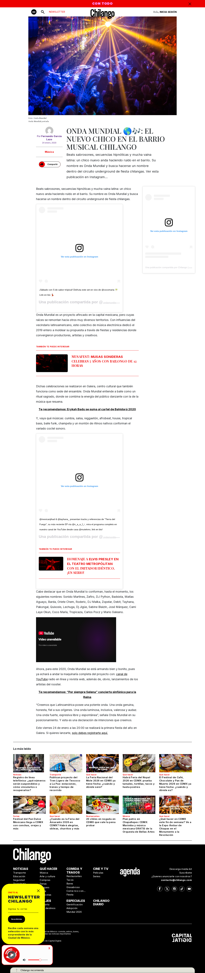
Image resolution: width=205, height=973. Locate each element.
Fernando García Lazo (51, 138)
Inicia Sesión (168, 11)
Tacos (70, 879)
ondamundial (109, 302)
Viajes (45, 901)
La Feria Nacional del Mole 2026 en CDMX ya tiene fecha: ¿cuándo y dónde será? (101, 782)
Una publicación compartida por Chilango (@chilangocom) (174, 267)
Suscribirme (16, 919)
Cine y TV (100, 869)
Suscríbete (185, 872)
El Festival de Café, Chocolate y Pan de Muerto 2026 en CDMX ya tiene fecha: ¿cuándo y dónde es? (175, 784)
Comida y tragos (74, 870)
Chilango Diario (101, 902)
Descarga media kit (180, 869)
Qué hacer (91, 774)
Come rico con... (76, 890)
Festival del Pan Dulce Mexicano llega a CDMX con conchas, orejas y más (28, 823)
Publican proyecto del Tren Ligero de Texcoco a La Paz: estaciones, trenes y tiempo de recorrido (65, 784)
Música (49, 151)
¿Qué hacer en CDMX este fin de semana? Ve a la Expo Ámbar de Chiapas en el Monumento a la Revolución (175, 826)
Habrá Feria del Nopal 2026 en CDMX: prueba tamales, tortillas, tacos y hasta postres (139, 782)
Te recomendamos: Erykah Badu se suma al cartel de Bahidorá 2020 (87, 409)
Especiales (75, 901)
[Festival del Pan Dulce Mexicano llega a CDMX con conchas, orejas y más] (29, 805)
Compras (45, 880)
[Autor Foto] (49, 131)
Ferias (16, 816)
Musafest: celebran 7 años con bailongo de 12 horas (104, 361)
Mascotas (45, 894)
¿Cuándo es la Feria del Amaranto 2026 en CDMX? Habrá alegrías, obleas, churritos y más (64, 823)
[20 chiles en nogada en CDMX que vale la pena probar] (102, 805)
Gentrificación (74, 904)
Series (96, 876)
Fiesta (70, 894)
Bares (69, 883)
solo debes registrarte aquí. (90, 733)
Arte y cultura (47, 876)
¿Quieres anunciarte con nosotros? (172, 876)
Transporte (55, 774)
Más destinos (47, 908)
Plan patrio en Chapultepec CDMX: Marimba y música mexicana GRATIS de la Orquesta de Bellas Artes (139, 825)
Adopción (72, 908)
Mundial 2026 (74, 911)
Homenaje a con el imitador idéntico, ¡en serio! (93, 566)
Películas (98, 872)
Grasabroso (73, 887)
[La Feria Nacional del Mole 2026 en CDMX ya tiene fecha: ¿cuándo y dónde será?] (102, 763)
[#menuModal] (34, 12)
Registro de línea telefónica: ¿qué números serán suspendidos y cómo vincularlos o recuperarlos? (29, 784)
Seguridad (19, 880)
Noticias (17, 774)
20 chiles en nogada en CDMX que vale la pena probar (100, 822)
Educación (19, 876)
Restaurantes (93, 816)
